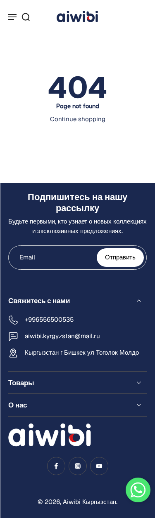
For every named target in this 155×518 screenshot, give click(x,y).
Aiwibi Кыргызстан (89, 502)
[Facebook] (56, 466)
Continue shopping (77, 119)
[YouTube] (99, 466)
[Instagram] (78, 466)
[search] (26, 16)
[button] (138, 490)
